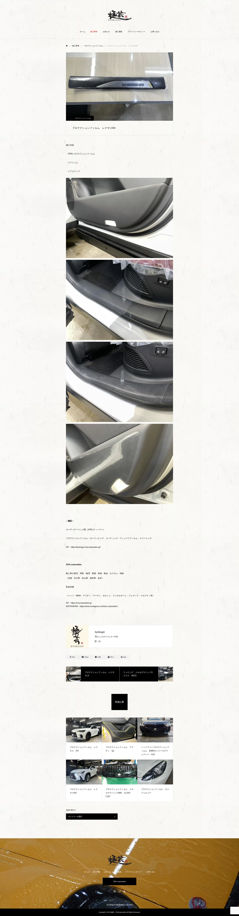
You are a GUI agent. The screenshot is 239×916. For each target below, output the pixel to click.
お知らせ (106, 32)
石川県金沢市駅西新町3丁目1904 (119, 905)
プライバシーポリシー (136, 32)
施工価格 (118, 32)
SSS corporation (119, 881)
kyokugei (100, 632)
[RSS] (124, 891)
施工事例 (93, 32)
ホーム (82, 32)
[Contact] (99, 641)
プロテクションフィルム (83, 118)
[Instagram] (95, 641)
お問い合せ (155, 32)
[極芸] (119, 15)
